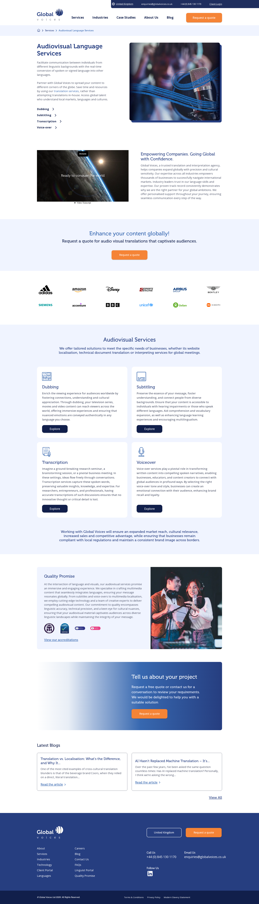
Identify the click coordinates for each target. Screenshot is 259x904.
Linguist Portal (84, 870)
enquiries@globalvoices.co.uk (205, 857)
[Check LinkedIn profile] (150, 873)
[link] (113, 305)
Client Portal (45, 870)
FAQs (78, 865)
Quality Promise (85, 876)
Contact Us (82, 859)
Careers (80, 848)
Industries (43, 859)
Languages (44, 876)
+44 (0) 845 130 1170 (161, 857)
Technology (44, 865)
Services (42, 854)
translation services (66, 91)
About (41, 848)
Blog (77, 854)
